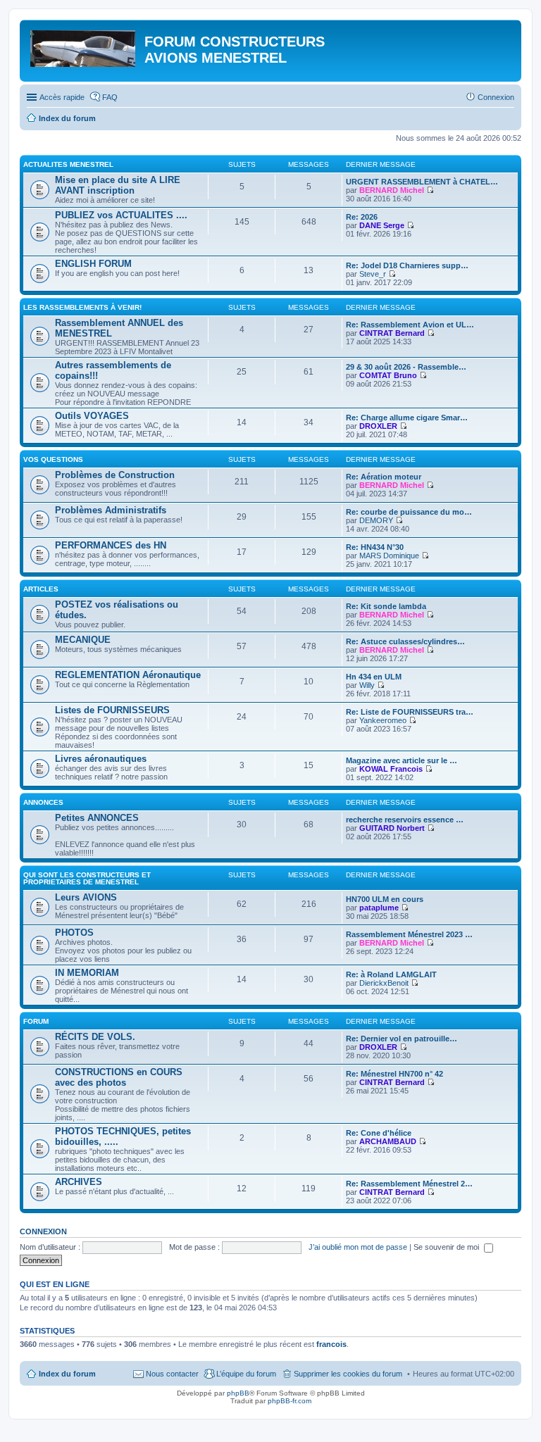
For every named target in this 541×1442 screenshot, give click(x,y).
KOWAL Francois (391, 769)
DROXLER (378, 426)
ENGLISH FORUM (93, 263)
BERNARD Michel (391, 190)
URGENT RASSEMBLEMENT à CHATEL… (422, 181)
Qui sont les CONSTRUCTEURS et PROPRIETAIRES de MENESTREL (87, 878)
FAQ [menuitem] (110, 97)
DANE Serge (381, 225)
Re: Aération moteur (383, 476)
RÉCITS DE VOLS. (95, 1037)
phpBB (238, 1393)
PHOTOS (74, 932)
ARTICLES (40, 589)
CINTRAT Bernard (392, 333)
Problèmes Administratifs (110, 510)
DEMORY (376, 520)
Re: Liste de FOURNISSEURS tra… (409, 712)
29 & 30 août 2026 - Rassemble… (406, 367)
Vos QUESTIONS (53, 459)
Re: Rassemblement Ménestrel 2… (409, 1183)
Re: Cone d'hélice (378, 1133)
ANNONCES (43, 802)
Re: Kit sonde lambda (386, 606)
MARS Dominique (389, 555)
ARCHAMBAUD (387, 1141)
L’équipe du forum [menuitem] (246, 1373)
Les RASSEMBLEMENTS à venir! (82, 307)
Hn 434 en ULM (374, 676)
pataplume (379, 907)
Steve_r (372, 274)
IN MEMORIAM (87, 972)
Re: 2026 (362, 217)
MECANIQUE (83, 639)
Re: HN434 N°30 (375, 547)
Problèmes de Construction (115, 475)
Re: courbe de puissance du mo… (409, 512)
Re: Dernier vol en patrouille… (401, 1038)
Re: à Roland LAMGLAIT (391, 974)
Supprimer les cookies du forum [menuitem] (348, 1373)
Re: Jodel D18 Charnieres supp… (407, 265)
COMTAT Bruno (388, 375)
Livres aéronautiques (101, 758)
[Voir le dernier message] (430, 190)
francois (331, 1344)
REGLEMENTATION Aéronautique (128, 675)
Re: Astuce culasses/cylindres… (405, 641)
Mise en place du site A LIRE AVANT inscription (117, 185)
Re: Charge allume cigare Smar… (407, 417)
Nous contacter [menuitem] (172, 1373)
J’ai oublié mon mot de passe (358, 1247)
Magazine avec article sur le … (401, 760)
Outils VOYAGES (92, 415)
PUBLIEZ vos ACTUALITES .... (121, 215)
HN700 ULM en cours (384, 899)
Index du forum (67, 1373)
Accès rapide (62, 97)
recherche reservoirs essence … (405, 819)
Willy (367, 685)
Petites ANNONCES (97, 818)
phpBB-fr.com (289, 1401)
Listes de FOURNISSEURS (112, 710)
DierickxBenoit (384, 983)
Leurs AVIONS (86, 897)
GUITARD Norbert (392, 828)
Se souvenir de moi (447, 1247)
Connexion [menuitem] (496, 97)
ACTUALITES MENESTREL (68, 164)
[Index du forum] (83, 45)
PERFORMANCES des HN (110, 545)
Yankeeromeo (382, 720)
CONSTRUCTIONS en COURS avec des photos (118, 1077)
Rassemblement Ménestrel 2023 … (409, 934)
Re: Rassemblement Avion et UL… (410, 324)
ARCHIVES (78, 1182)
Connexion (43, 1231)
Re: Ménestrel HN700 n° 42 (394, 1074)
